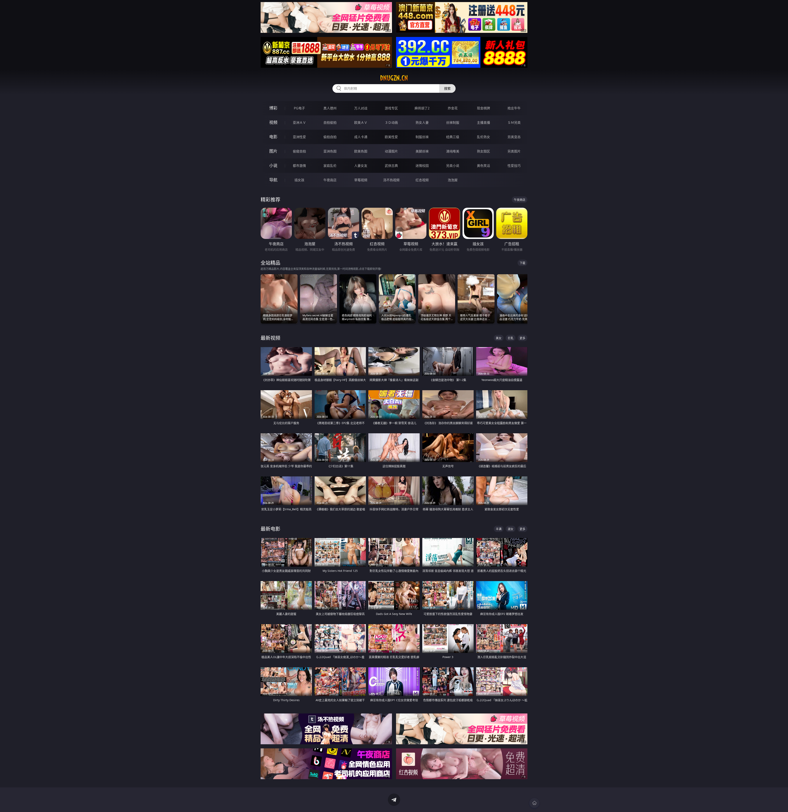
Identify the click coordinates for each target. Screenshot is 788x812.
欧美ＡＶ (360, 122)
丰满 (499, 529)
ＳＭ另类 (514, 122)
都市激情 (299, 165)
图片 (273, 151)
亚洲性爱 (299, 137)
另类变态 (514, 137)
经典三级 (452, 137)
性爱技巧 (514, 165)
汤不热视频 (391, 180)
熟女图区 (483, 151)
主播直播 (483, 122)
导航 (273, 180)
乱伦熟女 (483, 137)
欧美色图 (360, 151)
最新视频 (270, 337)
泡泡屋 (453, 180)
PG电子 (299, 108)
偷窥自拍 (299, 151)
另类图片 (514, 151)
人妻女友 (360, 165)
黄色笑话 (483, 165)
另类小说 (452, 165)
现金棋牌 (483, 108)
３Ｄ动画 (391, 122)
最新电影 (270, 528)
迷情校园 (422, 165)
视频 (273, 122)
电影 (273, 137)
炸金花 (453, 108)
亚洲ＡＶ (299, 122)
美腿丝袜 (422, 151)
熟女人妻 (422, 122)
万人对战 (360, 108)
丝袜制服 (452, 122)
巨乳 (510, 338)
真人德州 (330, 108)
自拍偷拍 (330, 122)
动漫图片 (391, 151)
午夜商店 (330, 180)
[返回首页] (534, 803)
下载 (522, 263)
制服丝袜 (422, 137)
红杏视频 (422, 180)
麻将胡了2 (422, 108)
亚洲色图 (330, 151)
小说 (273, 165)
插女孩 (299, 180)
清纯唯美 (452, 151)
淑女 (510, 529)
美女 (499, 338)
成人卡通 (360, 137)
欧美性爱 (391, 137)
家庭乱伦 (330, 165)
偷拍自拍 (330, 137)
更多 (522, 338)
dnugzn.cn (394, 78)
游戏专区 (391, 108)
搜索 (447, 88)
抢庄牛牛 (514, 108)
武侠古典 (391, 165)
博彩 (273, 108)
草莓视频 (360, 180)
